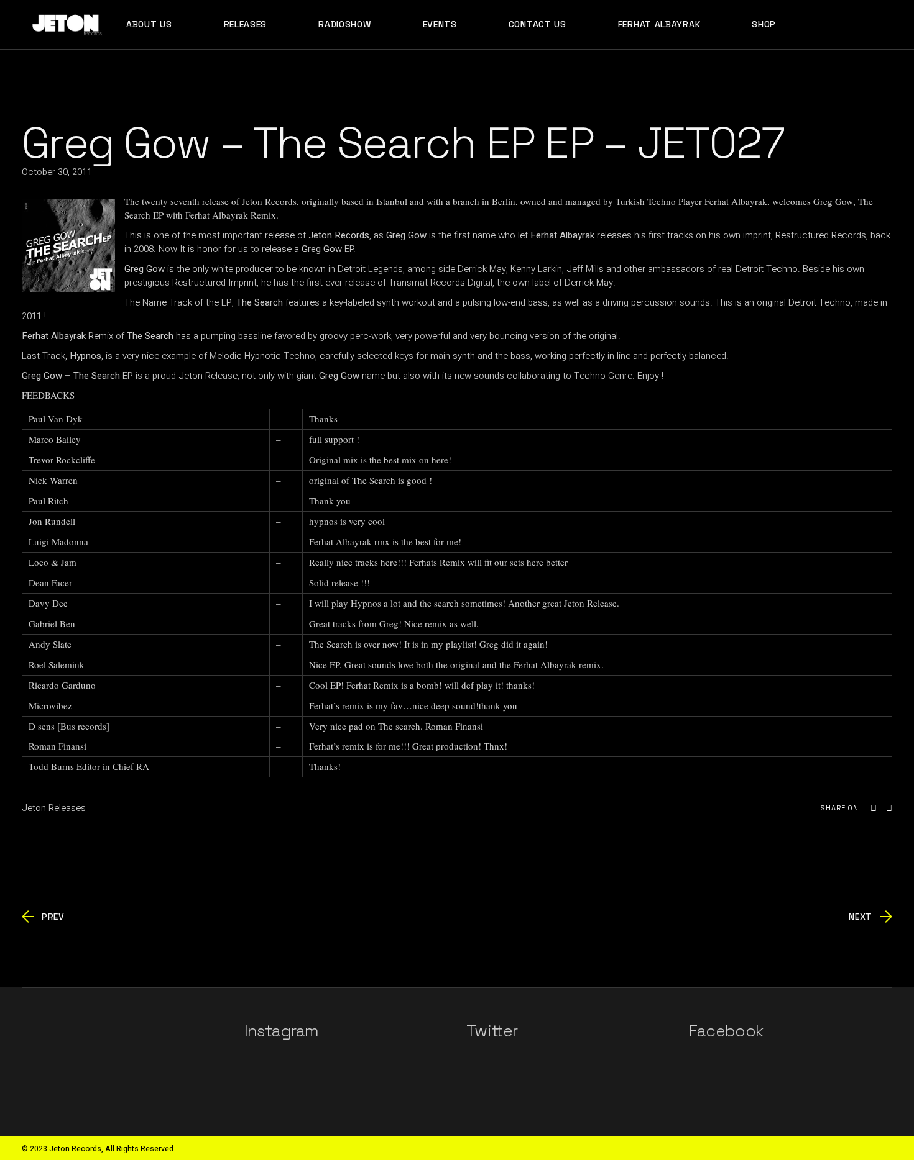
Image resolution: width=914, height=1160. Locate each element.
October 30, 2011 (57, 172)
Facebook (726, 1030)
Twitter (491, 1030)
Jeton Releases (54, 808)
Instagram (281, 1030)
